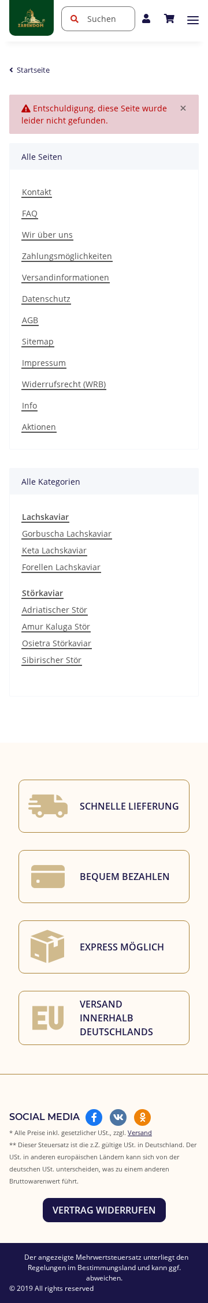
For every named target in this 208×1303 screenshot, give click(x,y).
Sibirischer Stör (51, 659)
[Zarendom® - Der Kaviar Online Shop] (31, 18)
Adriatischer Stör (54, 609)
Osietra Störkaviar (56, 643)
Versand (140, 1132)
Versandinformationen (65, 277)
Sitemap (38, 341)
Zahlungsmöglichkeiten (67, 255)
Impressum (44, 362)
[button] (146, 18)
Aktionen (39, 426)
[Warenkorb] (169, 18)
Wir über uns (47, 234)
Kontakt (36, 191)
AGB (30, 319)
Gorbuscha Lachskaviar (67, 533)
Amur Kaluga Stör (56, 626)
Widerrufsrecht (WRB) (64, 384)
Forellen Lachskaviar (61, 566)
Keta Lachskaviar (54, 550)
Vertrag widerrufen (104, 1210)
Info (29, 405)
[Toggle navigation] (193, 20)
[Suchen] (74, 18)
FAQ (30, 213)
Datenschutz (46, 298)
